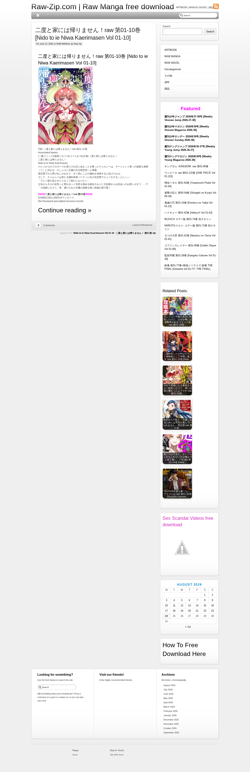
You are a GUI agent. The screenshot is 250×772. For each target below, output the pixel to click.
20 (189, 610)
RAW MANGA (63, 44)
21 (197, 610)
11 (174, 605)
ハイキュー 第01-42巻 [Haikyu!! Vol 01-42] (188, 212)
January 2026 (170, 715)
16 (212, 605)
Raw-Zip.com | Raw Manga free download (102, 6)
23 (212, 610)
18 (174, 610)
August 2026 (169, 685)
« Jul (188, 626)
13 (189, 605)
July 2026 (168, 689)
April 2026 (168, 702)
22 (205, 610)
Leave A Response (142, 225)
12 (181, 605)
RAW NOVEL (172, 62)
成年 (167, 82)
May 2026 (168, 698)
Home (37, 15)
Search (166, 26)
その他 (168, 75)
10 (166, 605)
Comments (49, 225)
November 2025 (171, 724)
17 (166, 610)
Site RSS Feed (116, 755)
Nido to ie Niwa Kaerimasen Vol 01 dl (93, 233)
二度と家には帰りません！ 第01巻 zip (136, 233)
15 (205, 605)
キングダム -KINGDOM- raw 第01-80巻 (186, 166)
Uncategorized (172, 69)
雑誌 (167, 88)
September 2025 (171, 732)
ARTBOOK (170, 49)
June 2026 (168, 694)
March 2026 (169, 707)
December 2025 (171, 719)
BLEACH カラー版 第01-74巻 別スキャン (187, 219)
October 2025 (170, 728)
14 (197, 605)
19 (181, 610)
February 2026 (170, 711)
